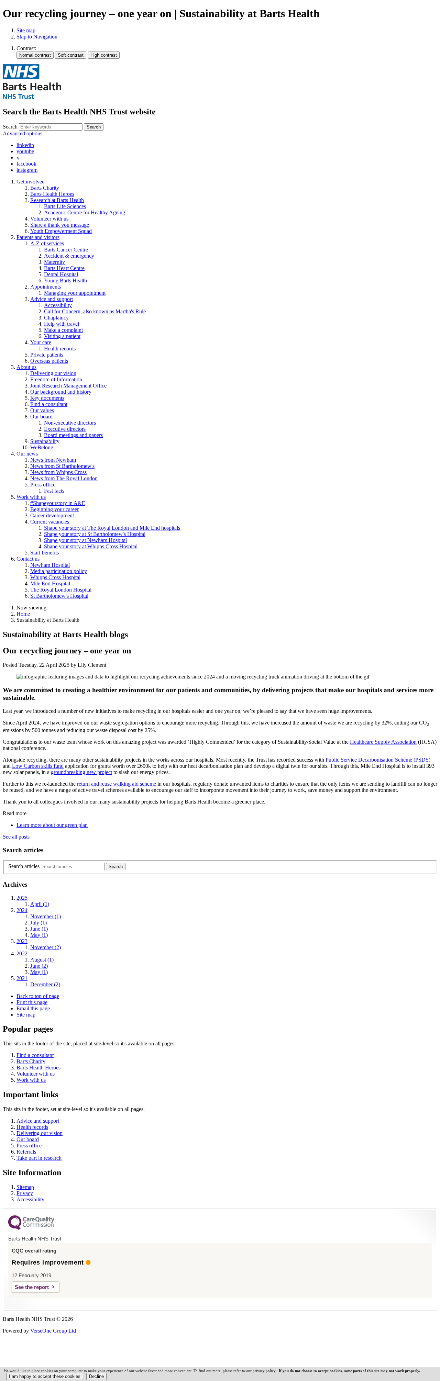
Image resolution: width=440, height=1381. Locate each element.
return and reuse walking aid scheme (116, 784)
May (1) (39, 935)
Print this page (31, 1002)
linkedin (25, 145)
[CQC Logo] (31, 1228)
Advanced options (22, 133)
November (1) (45, 916)
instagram (26, 170)
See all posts (16, 837)
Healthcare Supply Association (383, 742)
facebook (26, 164)
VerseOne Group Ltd (53, 1331)
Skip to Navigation (36, 37)
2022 (22, 953)
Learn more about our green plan (52, 825)
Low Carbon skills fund (38, 766)
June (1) (39, 929)
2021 (22, 978)
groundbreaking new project (81, 772)
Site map (25, 30)
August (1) (42, 960)
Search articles (24, 866)
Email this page (33, 1008)
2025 (22, 898)
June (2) (39, 966)
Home (23, 614)
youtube (25, 151)
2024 (22, 910)
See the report (32, 1287)
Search (10, 127)
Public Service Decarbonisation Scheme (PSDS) (378, 760)
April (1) (39, 904)
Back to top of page (37, 996)
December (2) (45, 984)
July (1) (38, 922)
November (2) (45, 947)
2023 (22, 941)
